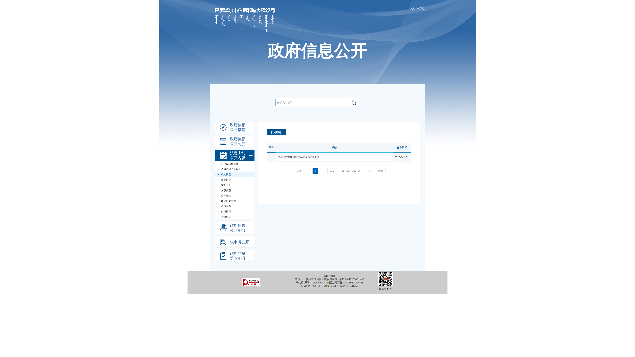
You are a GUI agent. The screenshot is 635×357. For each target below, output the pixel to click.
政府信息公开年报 (237, 227)
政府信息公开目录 (231, 169)
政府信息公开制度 (237, 141)
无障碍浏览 (417, 8)
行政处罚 (226, 217)
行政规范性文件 (229, 164)
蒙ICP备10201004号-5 (351, 279)
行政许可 (226, 211)
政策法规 (226, 179)
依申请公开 (239, 242)
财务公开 (226, 185)
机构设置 (226, 174)
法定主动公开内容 (237, 155)
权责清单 (226, 206)
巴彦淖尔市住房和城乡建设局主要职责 (298, 157)
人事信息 (226, 190)
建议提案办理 (228, 201)
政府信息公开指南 (237, 127)
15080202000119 (354, 282)
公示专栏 (226, 195)
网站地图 (329, 276)
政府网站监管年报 (237, 255)
